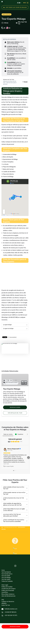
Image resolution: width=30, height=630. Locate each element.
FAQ (3, 599)
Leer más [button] (6, 464)
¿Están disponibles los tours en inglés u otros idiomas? (14, 509)
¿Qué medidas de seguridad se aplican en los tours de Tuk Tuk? (12, 504)
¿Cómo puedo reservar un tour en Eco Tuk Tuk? (14, 493)
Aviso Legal (5, 585)
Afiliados (4, 603)
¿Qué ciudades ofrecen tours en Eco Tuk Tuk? (13, 488)
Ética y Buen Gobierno (8, 594)
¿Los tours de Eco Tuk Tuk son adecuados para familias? (12, 515)
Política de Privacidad (8, 590)
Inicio (3, 570)
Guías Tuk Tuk (6, 605)
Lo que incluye (7, 324)
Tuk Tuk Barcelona (7, 574)
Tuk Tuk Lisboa (6, 579)
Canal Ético (5, 592)
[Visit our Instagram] (15, 566)
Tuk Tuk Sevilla (6, 576)
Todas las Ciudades (7, 581)
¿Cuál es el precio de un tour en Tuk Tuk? (13, 498)
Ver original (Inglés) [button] (9, 466)
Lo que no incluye (8, 328)
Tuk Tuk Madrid (6, 572)
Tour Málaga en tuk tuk (10, 527)
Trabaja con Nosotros (8, 601)
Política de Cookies (7, 587)
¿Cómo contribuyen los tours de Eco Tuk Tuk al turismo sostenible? (13, 520)
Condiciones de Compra (8, 588)
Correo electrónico (12, 337)
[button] (1, 457)
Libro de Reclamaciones (8, 596)
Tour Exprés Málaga (11, 389)
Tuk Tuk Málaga (6, 577)
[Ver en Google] (5, 449)
